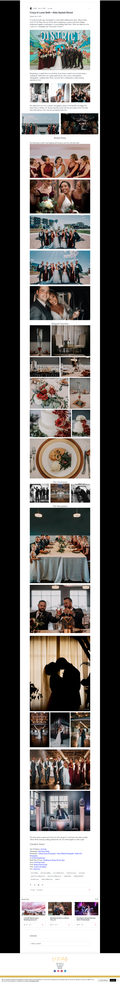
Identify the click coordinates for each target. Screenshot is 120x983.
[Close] (118, 980)
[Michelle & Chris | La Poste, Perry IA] (60, 908)
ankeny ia (57, 879)
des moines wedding (45, 873)
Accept (113, 980)
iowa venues (82, 873)
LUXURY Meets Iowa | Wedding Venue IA (31, 919)
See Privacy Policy (34, 981)
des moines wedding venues (54, 876)
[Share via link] (42, 885)
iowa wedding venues (58, 873)
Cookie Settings (103, 980)
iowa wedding (34, 873)
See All (96, 899)
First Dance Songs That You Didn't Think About (86, 919)
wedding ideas (67, 876)
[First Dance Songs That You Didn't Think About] (86, 908)
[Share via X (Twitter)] (34, 885)
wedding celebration (79, 876)
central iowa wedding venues (38, 876)
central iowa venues (71, 873)
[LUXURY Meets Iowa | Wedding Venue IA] (33, 908)
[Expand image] (39, 92)
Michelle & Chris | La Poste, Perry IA (59, 919)
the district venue (35, 879)
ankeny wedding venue (46, 879)
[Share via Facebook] (30, 885)
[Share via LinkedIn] (38, 885)
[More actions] (89, 8)
